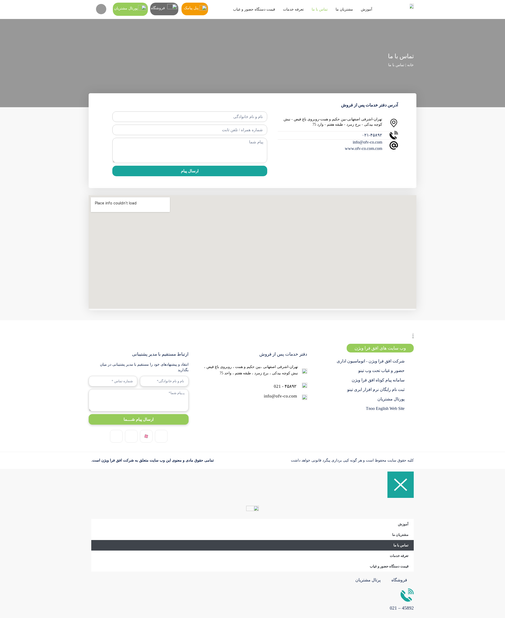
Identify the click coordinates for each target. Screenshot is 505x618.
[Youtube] (116, 436)
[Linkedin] (131, 436)
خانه (410, 65)
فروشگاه (158, 8)
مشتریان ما (344, 9)
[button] (101, 9)
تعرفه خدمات (293, 9)
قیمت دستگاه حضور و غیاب (254, 9)
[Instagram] (161, 436)
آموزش (366, 9)
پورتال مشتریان (126, 8)
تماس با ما (320, 9)
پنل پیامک (191, 8)
